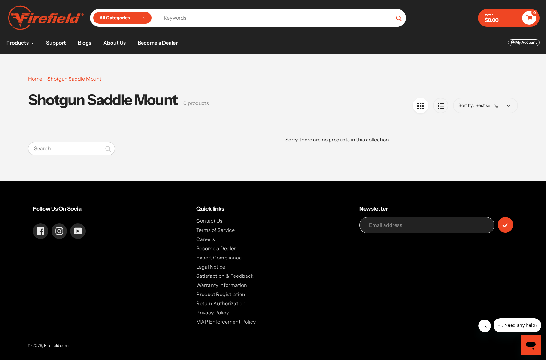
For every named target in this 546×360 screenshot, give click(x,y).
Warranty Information (221, 285)
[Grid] (420, 105)
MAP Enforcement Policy (226, 322)
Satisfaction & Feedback (225, 276)
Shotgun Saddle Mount (74, 79)
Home (35, 79)
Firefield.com (56, 345)
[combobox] (71, 148)
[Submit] (505, 225)
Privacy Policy (212, 312)
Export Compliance (219, 257)
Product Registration (220, 294)
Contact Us (209, 221)
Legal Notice (210, 267)
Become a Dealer (216, 248)
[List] (440, 105)
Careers (205, 239)
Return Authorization (221, 303)
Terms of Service (215, 230)
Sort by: (466, 105)
